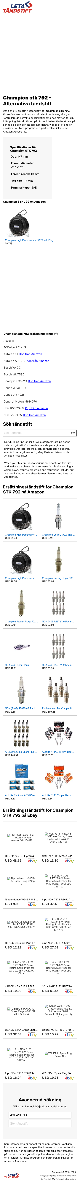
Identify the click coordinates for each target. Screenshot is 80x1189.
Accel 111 (9, 340)
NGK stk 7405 (13, 415)
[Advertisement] (40, 52)
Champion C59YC (16, 381)
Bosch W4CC (12, 367)
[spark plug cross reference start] (40, 7)
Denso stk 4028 (14, 394)
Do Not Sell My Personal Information (58, 1179)
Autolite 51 (11, 354)
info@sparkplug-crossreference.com (58, 1175)
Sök (73, 432)
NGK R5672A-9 (14, 408)
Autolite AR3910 (14, 361)
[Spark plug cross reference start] (19, 1175)
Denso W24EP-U (15, 388)
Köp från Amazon (30, 354)
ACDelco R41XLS (15, 347)
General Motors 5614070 (20, 401)
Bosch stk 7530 (14, 374)
